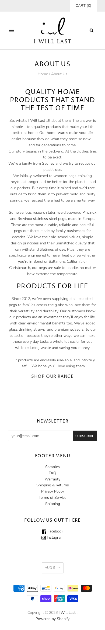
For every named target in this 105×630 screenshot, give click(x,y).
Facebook (54, 531)
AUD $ (50, 567)
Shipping (52, 503)
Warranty (52, 479)
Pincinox (89, 212)
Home (43, 74)
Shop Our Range (52, 376)
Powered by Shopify (52, 618)
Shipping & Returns (52, 485)
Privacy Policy (52, 491)
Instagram (55, 537)
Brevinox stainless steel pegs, (42, 218)
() (84, 5)
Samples (52, 466)
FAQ (52, 473)
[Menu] (11, 30)
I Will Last (67, 612)
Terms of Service (52, 497)
